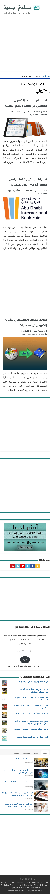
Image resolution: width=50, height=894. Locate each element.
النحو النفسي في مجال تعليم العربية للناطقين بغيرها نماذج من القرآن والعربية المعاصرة (18, 805)
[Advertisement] (25, 43)
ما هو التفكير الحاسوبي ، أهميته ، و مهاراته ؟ (31, 730)
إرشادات (42, 334)
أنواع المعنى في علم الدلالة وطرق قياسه (32, 737)
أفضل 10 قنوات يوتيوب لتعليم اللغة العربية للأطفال (31, 706)
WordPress (21, 890)
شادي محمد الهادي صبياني (34, 111)
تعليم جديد (44, 882)
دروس (29, 334)
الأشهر (36, 753)
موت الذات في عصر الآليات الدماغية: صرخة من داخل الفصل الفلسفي (18, 771)
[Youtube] (12, 566)
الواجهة (11, 190)
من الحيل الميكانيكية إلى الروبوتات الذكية (31, 713)
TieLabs (40, 890)
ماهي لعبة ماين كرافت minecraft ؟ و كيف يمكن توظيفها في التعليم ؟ (31, 722)
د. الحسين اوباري (39, 330)
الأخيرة (45, 753)
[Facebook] (32, 566)
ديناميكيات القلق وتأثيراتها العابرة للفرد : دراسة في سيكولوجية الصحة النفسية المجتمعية (18, 782)
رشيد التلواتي (40, 190)
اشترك (25, 659)
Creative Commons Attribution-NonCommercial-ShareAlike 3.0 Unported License (25, 884)
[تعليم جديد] (21, 9)
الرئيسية (44, 76)
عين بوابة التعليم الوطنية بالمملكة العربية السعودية (31, 698)
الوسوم (16, 753)
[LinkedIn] (17, 566)
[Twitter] (27, 566)
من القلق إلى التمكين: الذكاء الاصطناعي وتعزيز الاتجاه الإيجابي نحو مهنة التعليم (17, 794)
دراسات (42, 114)
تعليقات (26, 753)
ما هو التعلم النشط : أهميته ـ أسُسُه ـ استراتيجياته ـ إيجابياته (33, 691)
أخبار (16, 190)
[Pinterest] (22, 566)
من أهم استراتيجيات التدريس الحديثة (33, 681)
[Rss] (37, 566)
